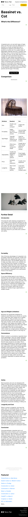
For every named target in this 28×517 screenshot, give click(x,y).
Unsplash (25, 117)
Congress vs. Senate (6, 499)
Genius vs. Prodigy (6, 483)
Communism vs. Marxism (8, 488)
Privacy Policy (24, 512)
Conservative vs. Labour (7, 493)
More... (3, 504)
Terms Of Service (23, 510)
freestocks (19, 117)
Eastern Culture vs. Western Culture (10, 480)
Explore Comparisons (21, 2)
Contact (25, 508)
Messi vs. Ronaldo (6, 491)
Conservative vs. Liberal (7, 486)
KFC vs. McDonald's (6, 501)
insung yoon (19, 211)
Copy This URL (14, 72)
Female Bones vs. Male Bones (9, 478)
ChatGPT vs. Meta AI (6, 496)
